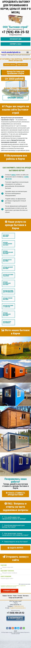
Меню (27, 52)
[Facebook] (10, 628)
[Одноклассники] (13, 628)
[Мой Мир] (15, 628)
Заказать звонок (9, 64)
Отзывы (19, 595)
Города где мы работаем (15, 597)
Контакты (26, 595)
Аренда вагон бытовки (7, 260)
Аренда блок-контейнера (7, 322)
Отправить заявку (9, 591)
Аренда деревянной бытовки (7, 314)
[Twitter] (18, 628)
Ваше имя (4, 565)
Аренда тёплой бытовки (7, 298)
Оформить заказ (15, 44)
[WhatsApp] (24, 628)
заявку (13, 175)
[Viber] (21, 628)
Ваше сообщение (6, 576)
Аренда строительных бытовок (7, 244)
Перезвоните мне (15, 39)
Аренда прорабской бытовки (7, 283)
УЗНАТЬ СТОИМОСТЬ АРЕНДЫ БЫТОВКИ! (16, 494)
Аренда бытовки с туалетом (8, 306)
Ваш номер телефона (7, 571)
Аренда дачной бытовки (8, 268)
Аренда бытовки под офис (8, 275)
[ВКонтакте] (7, 628)
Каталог (10, 595)
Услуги (15, 595)
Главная (4, 595)
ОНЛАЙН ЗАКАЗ (15, 97)
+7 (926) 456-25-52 (15, 32)
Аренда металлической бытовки (8, 252)
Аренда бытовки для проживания (8, 291)
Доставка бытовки (6, 235)
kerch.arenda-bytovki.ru (11, 52)
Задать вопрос (22, 64)
